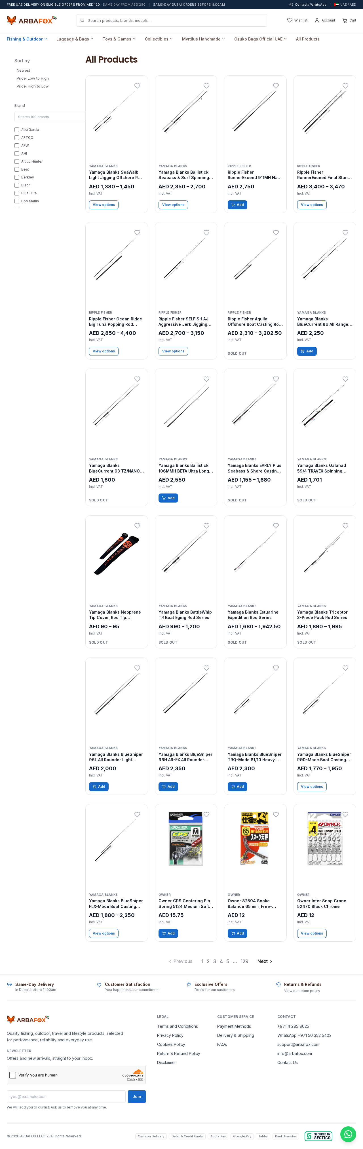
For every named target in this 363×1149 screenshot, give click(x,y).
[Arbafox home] (28, 1019)
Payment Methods (234, 1026)
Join (136, 1096)
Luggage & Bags (72, 39)
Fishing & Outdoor (25, 39)
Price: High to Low (33, 86)
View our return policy (302, 991)
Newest (23, 70)
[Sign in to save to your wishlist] (137, 86)
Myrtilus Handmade (201, 39)
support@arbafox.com (298, 1044)
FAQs (222, 1044)
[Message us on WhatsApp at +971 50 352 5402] (348, 1134)
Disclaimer (166, 1062)
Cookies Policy (171, 1044)
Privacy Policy (170, 1035)
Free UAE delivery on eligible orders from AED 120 (76, 4)
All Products (308, 39)
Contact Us (287, 1062)
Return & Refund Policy (178, 1053)
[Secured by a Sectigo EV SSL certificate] (318, 1136)
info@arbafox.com (294, 1053)
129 (244, 961)
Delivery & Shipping (235, 1035)
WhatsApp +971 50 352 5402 (304, 1035)
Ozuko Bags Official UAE (258, 39)
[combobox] (172, 20)
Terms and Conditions (177, 1026)
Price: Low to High (33, 78)
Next (263, 961)
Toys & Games (117, 39)
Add (240, 205)
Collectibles (156, 39)
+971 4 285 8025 (293, 1026)
